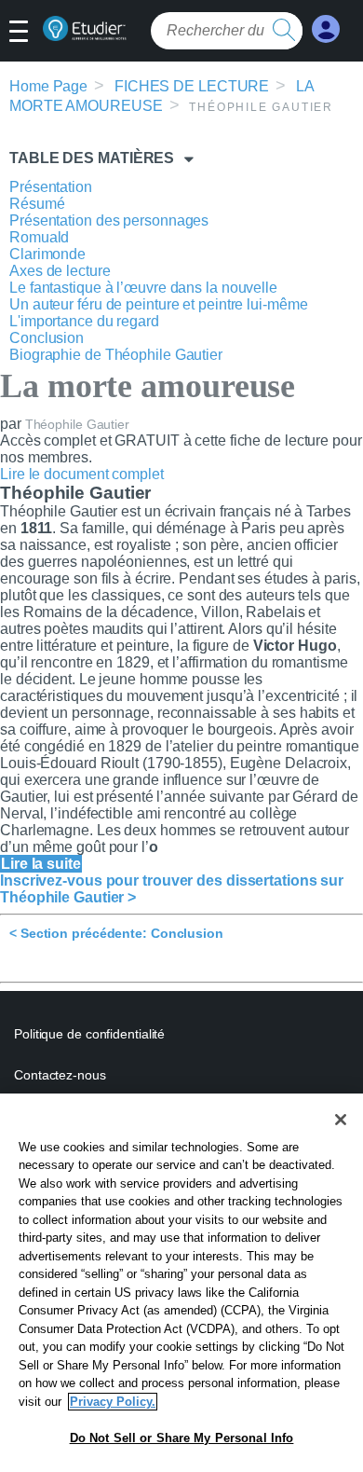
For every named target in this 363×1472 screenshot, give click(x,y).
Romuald (39, 237)
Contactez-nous (60, 1074)
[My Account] (326, 29)
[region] (181, 1283)
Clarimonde (47, 254)
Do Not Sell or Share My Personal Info (182, 1438)
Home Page (48, 86)
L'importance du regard (84, 321)
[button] (25, 33)
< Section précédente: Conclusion (116, 933)
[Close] (340, 1119)
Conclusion (46, 338)
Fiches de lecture (191, 86)
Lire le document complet (82, 474)
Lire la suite (41, 864)
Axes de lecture (60, 271)
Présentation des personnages (108, 220)
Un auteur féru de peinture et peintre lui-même (158, 304)
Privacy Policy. (112, 1402)
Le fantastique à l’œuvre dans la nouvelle (143, 288)
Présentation (50, 187)
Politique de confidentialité (89, 1033)
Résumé (36, 204)
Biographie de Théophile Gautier (115, 355)
